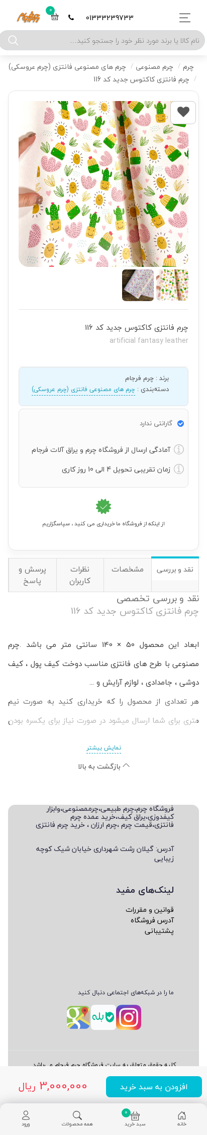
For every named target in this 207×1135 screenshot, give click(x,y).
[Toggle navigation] (182, 18)
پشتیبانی (159, 930)
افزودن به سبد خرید (154, 1087)
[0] (54, 18)
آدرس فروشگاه (152, 920)
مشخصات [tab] (128, 569)
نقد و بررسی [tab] (175, 569)
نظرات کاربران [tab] (79, 574)
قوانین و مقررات (150, 909)
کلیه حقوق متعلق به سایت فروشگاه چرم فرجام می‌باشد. (103, 1065)
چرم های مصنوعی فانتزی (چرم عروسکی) (83, 389)
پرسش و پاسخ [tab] (32, 574)
